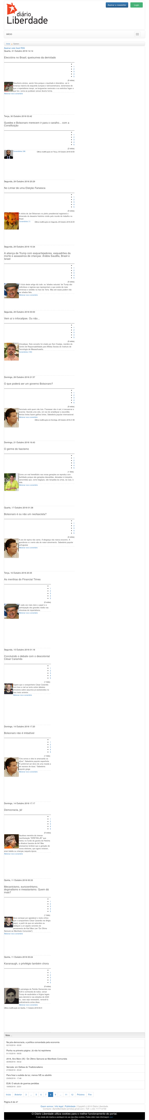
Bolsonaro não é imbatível (19, 733)
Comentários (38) (19, 151)
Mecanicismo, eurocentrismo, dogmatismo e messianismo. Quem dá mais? (26, 889)
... (31, 1094)
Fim (90, 1094)
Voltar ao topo (140, 1114)
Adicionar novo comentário (13, 93)
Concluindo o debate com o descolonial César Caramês (27, 657)
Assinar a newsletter (117, 4)
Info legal (59, 1106)
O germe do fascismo (16, 449)
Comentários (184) (25, 352)
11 (66, 1094)
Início (9, 34)
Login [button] (136, 4)
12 (72, 1094)
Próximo (81, 1094)
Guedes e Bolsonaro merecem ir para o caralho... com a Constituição (36, 124)
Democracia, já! (13, 810)
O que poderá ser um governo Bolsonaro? (28, 383)
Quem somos (47, 1106)
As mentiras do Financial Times (22, 579)
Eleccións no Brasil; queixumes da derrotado (30, 57)
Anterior (18, 1094)
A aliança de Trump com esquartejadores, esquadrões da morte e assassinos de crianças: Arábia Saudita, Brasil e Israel (37, 256)
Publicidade (70, 1106)
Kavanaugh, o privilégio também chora (26, 963)
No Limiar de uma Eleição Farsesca (24, 188)
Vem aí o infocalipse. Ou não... (22, 318)
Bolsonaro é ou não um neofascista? (25, 514)
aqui (111, 1117)
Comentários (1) (24, 221)
